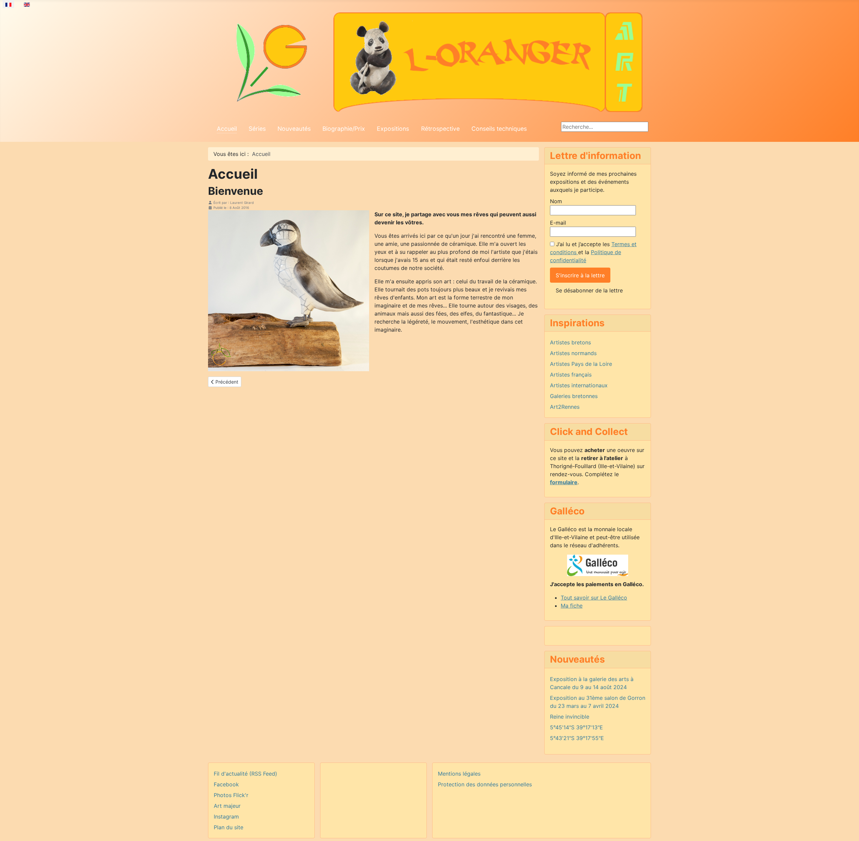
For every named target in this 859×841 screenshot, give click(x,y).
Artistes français (571, 374)
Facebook (226, 784)
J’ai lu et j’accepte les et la (593, 252)
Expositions (393, 128)
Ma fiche (572, 605)
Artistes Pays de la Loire (581, 363)
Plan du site (228, 827)
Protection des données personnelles (485, 784)
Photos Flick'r (231, 795)
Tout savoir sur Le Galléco (594, 597)
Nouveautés (294, 128)
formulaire (563, 482)
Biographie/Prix (343, 128)
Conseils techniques (499, 128)
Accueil (227, 128)
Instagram (226, 816)
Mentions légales (459, 773)
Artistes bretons (570, 342)
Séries (257, 128)
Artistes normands (573, 353)
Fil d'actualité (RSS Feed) (245, 773)
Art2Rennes (564, 406)
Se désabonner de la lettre (589, 290)
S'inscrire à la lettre (580, 275)
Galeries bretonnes (574, 396)
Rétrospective (440, 128)
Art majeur (227, 805)
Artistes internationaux (579, 385)
